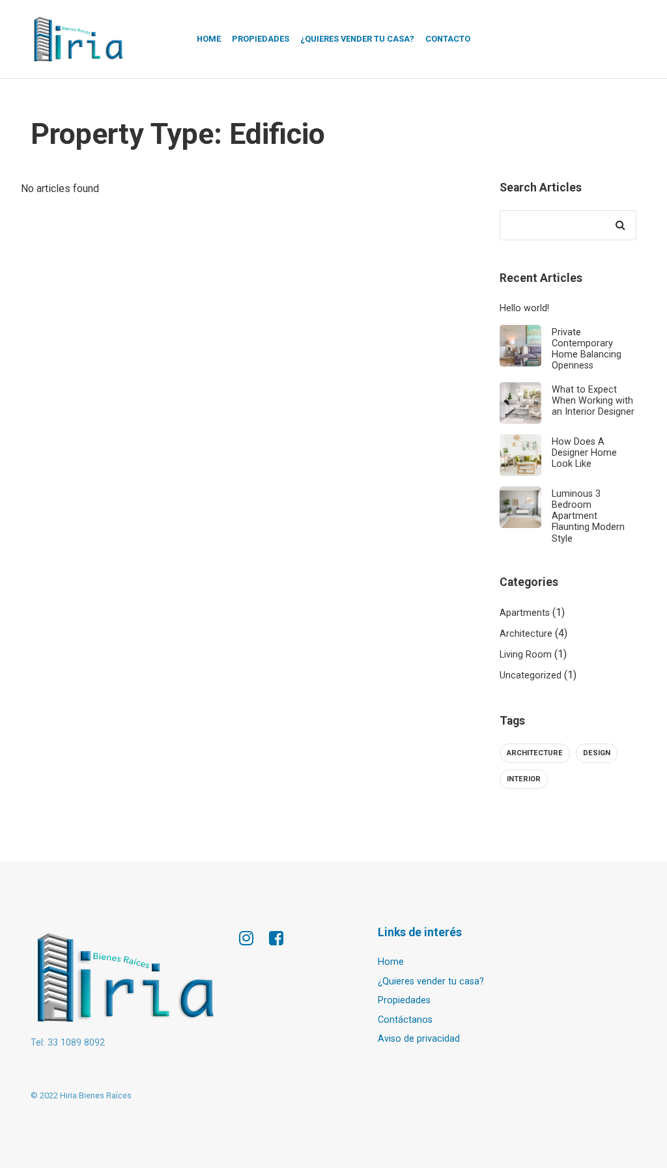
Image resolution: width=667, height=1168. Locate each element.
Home (209, 39)
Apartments (525, 613)
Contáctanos (405, 1019)
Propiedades (260, 39)
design (596, 753)
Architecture (526, 633)
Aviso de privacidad (419, 1038)
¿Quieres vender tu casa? (357, 39)
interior (524, 779)
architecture (535, 753)
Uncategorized (530, 675)
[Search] (620, 225)
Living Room (526, 654)
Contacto (447, 39)
